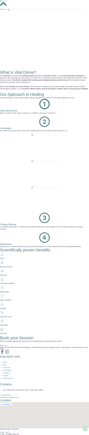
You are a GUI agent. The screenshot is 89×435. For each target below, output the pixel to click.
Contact (5, 375)
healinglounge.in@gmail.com (9, 397)
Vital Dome (6, 367)
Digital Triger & (5, 432)
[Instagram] (7, 352)
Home (5, 362)
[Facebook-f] (2, 352)
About (5, 365)
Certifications (7, 370)
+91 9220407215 (5, 395)
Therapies (6, 373)
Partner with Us (8, 378)
